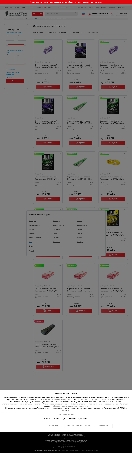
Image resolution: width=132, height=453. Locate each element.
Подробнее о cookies (66, 414)
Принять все (53, 426)
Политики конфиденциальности (61, 399)
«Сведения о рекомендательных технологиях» (71, 406)
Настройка (103, 426)
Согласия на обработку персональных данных (93, 399)
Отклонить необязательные (78, 426)
